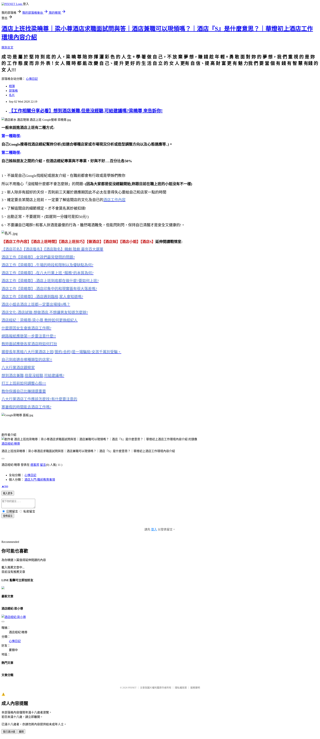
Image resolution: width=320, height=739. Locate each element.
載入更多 (8, 493)
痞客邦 (34, 464)
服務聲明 (195, 687)
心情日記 (32, 78)
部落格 (13, 90)
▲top (4, 486)
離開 (21, 731)
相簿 (12, 86)
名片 (12, 95)
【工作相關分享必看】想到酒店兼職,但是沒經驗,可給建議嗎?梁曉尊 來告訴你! (86, 110)
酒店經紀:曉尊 (10, 443)
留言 (43, 464)
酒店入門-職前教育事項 (39, 479)
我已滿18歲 (9, 731)
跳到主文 (7, 47)
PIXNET (132, 687)
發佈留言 (8, 516)
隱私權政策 (181, 687)
